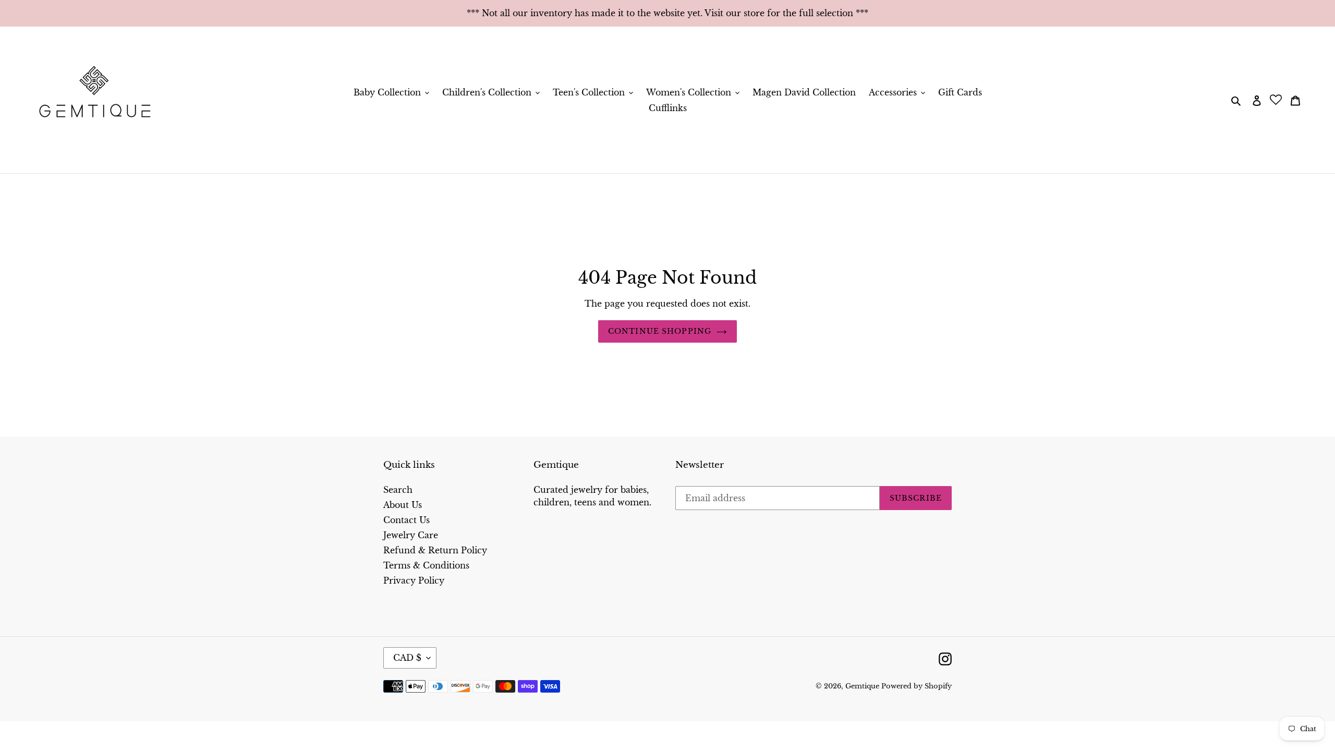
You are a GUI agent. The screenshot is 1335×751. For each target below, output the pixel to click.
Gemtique (863, 686)
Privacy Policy (413, 580)
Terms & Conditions (426, 565)
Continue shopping (659, 331)
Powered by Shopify (916, 686)
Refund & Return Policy (435, 550)
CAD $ (407, 657)
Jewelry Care (410, 535)
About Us (402, 505)
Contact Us (406, 520)
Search (397, 489)
